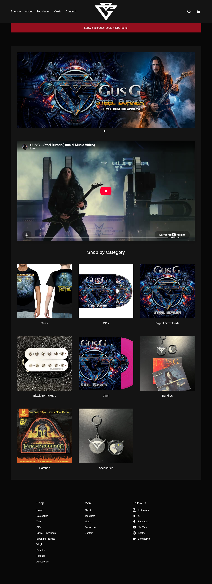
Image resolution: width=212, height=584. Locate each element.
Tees (39, 521)
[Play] (21, 237)
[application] (106, 191)
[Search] (189, 12)
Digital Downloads (46, 532)
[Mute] (185, 237)
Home (39, 510)
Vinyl (39, 544)
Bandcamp (144, 538)
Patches (40, 555)
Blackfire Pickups (45, 538)
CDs (38, 527)
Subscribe (90, 527)
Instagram (143, 510)
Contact (70, 11)
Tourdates (43, 11)
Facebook (143, 521)
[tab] (104, 131)
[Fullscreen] (190, 237)
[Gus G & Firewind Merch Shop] (106, 12)
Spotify (141, 532)
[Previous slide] (22, 90)
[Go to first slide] (189, 90)
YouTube (142, 527)
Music (57, 11)
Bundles (40, 550)
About (29, 11)
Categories (42, 515)
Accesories (42, 561)
